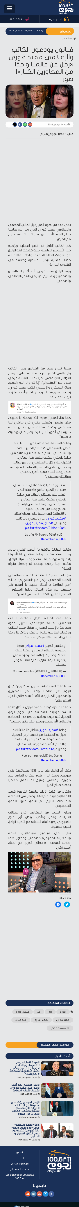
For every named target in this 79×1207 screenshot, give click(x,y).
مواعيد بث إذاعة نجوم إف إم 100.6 (19, 1176)
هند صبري (20, 1019)
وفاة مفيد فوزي (60, 1028)
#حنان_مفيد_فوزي (39, 523)
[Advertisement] (39, 181)
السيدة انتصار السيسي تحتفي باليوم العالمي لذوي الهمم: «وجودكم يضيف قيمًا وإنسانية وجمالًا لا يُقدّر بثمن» (24, 1068)
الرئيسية (72, 38)
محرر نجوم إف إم (52, 134)
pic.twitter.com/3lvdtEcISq (35, 749)
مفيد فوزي (62, 1019)
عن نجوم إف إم (20, 1163)
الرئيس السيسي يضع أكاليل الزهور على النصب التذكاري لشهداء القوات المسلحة (25, 1087)
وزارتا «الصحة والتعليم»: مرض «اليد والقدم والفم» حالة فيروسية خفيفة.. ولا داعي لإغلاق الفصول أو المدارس (25, 1130)
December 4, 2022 (53, 539)
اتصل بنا (20, 1158)
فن (63, 38)
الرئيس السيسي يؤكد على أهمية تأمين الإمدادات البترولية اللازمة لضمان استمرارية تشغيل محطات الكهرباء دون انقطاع (25, 1108)
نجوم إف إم (41, 1019)
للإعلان (20, 1152)
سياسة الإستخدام (19, 1169)
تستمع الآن (65, 31)
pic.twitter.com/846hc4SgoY (45, 528)
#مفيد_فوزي (56, 518)
